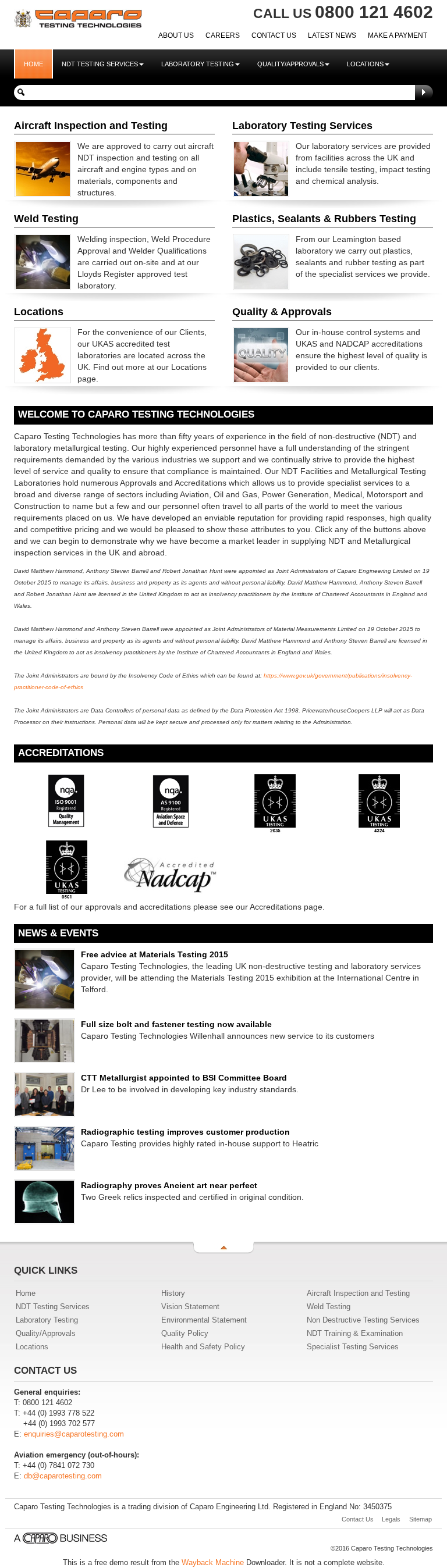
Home (33, 63)
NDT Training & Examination (355, 1334)
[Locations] (43, 354)
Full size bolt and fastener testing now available (176, 1024)
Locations (32, 1347)
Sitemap (420, 1519)
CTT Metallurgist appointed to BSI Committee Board (184, 1077)
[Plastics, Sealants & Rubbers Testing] (261, 261)
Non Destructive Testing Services (363, 1320)
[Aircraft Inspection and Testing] (43, 168)
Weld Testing (328, 1307)
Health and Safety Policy (203, 1347)
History (173, 1293)
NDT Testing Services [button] (100, 63)
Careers (222, 35)
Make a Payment (397, 35)
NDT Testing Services (53, 1307)
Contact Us (273, 35)
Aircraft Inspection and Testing (358, 1293)
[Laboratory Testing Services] (261, 168)
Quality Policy (184, 1334)
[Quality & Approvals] (261, 354)
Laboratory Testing (47, 1320)
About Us (176, 35)
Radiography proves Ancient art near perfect (169, 1185)
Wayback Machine (213, 1562)
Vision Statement (190, 1307)
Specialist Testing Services (353, 1347)
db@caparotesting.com (63, 1476)
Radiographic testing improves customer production (185, 1131)
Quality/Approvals (46, 1334)
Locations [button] (365, 63)
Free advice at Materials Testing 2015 (154, 954)
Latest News (332, 35)
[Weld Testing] (43, 261)
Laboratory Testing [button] (197, 63)
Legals (391, 1519)
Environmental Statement (204, 1320)
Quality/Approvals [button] (290, 63)
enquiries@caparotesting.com (74, 1434)
